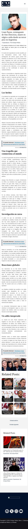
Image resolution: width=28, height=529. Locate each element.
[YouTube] (21, 511)
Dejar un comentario (7, 479)
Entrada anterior (14, 420)
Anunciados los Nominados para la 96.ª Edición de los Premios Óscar (13, 450)
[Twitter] (12, 511)
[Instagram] (16, 511)
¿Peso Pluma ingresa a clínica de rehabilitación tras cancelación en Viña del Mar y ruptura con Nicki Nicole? (12, 475)
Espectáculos (6, 42)
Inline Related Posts (23, 147)
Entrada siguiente (14, 424)
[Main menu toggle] (24, 3)
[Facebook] (7, 511)
